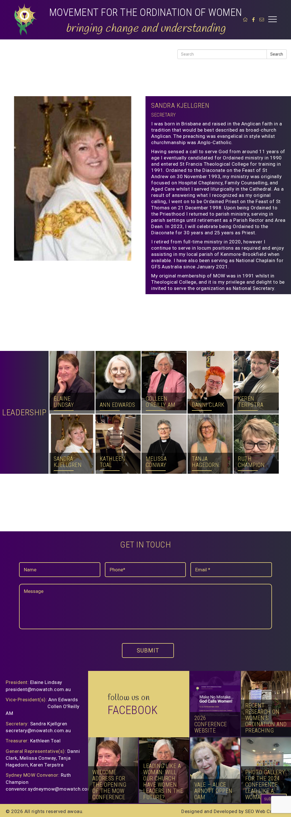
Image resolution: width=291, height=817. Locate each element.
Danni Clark (208, 361)
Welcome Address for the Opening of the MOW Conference (109, 785)
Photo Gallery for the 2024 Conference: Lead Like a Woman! (265, 785)
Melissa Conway (156, 421)
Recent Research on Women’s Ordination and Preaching (266, 718)
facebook (133, 710)
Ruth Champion (251, 418)
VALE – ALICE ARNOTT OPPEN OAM (213, 791)
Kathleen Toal (112, 438)
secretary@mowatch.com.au (38, 730)
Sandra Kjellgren (68, 430)
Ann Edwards (117, 367)
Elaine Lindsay (64, 370)
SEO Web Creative (265, 811)
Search (276, 54)
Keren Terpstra (250, 361)
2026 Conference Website (210, 724)
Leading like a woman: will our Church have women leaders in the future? (163, 782)
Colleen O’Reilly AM (161, 367)
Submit (148, 650)
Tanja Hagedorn (205, 424)
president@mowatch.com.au (38, 689)
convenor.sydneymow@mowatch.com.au (52, 789)
